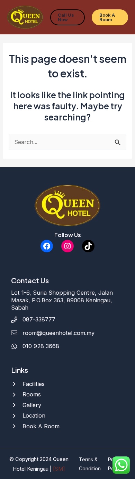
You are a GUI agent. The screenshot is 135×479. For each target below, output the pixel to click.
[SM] (59, 468)
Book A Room (41, 426)
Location (33, 415)
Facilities (33, 383)
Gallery (31, 405)
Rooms (31, 394)
